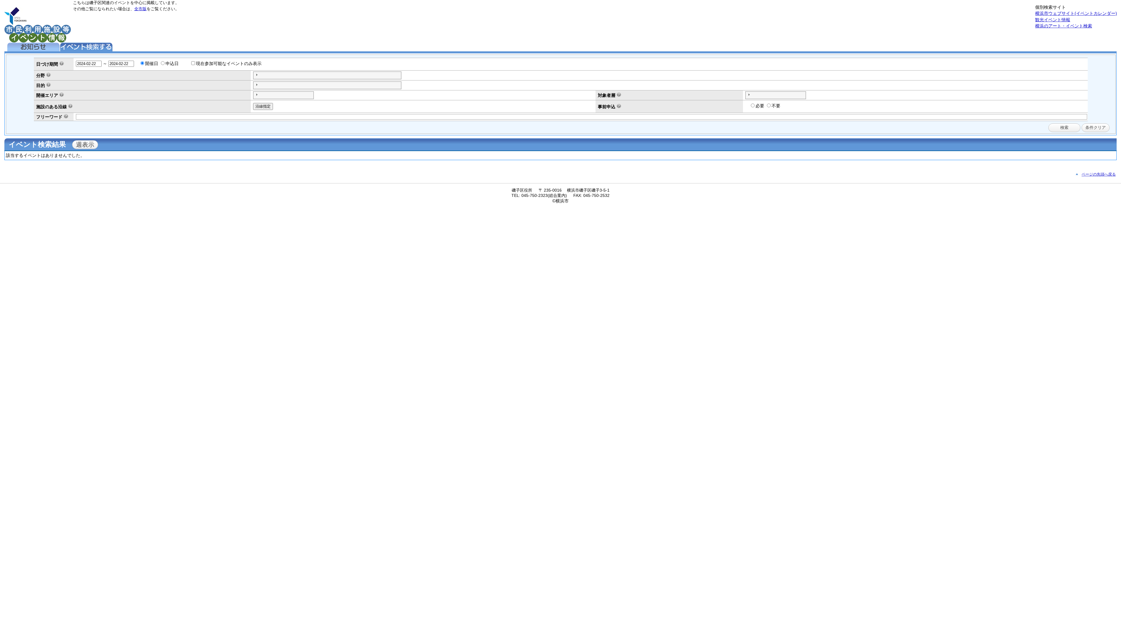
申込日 (172, 63)
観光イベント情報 (1052, 19)
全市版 (140, 9)
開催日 (151, 63)
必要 (760, 105)
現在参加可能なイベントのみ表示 (229, 63)
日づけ (42, 64)
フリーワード (49, 116)
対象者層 (606, 95)
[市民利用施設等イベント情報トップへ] (15, 23)
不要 (776, 105)
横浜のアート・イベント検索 (1063, 25)
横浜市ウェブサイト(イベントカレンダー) (1076, 13)
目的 (40, 85)
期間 (53, 64)
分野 (40, 75)
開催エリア (47, 95)
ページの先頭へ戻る (1099, 174)
